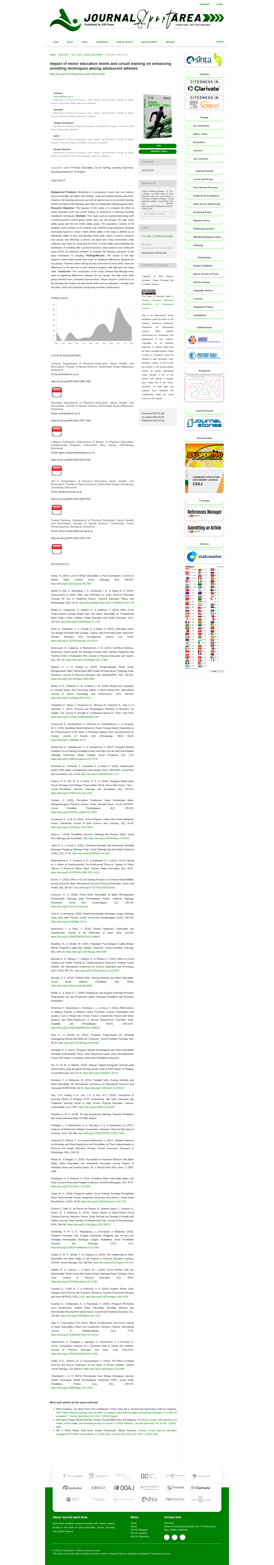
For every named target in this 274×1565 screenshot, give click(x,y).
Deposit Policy (201, 220)
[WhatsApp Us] (174, 1537)
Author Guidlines (202, 265)
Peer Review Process (205, 187)
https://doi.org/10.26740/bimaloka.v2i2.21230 (74, 1281)
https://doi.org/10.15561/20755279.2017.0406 (101, 1133)
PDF (159, 146)
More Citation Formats (154, 214)
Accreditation (201, 125)
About (69, 42)
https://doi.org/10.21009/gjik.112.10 (69, 921)
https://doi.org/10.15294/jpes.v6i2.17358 (86, 659)
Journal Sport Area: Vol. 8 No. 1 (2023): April (135, 1434)
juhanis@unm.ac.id (63, 96)
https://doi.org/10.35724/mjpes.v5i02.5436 (72, 678)
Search (220, 42)
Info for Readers (139, 1529)
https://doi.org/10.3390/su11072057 (97, 1107)
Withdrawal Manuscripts (207, 237)
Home (56, 42)
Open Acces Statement (207, 204)
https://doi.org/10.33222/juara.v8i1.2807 (71, 583)
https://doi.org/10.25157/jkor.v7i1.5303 (70, 1186)
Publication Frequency (206, 195)
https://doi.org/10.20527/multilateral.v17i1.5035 (75, 1247)
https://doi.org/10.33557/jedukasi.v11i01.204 (103, 1201)
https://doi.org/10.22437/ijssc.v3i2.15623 (71, 827)
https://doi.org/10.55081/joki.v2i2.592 (90, 853)
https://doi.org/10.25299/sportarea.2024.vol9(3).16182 (77, 74)
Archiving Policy (202, 212)
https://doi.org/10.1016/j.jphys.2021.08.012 (89, 1224)
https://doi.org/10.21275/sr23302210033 (94, 887)
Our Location (200, 158)
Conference (101, 42)
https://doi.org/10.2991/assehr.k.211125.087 (97, 970)
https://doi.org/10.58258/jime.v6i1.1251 (80, 1315)
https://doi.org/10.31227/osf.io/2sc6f (69, 906)
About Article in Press (206, 274)
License (197, 298)
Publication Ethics (203, 228)
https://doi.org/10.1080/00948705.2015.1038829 (75, 936)
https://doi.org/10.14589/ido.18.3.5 (68, 740)
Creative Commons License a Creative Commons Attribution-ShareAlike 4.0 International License (126, 1553)
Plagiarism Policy (203, 307)
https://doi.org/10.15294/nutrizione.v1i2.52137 (74, 640)
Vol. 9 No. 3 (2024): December (87, 55)
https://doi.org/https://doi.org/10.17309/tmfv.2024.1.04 (106, 602)
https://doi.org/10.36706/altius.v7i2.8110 (108, 838)
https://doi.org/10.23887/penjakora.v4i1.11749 (74, 759)
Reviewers (199, 142)
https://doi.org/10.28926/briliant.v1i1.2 (100, 774)
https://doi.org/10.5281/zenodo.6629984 (71, 985)
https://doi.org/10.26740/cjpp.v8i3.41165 (78, 1042)
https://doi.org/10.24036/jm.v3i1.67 (100, 1073)
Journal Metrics (124, 42)
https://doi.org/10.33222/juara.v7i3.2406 (104, 1368)
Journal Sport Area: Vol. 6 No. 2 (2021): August (93, 1416)
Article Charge (201, 282)
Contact (198, 150)
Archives (63, 55)
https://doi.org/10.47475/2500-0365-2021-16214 (75, 872)
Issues (84, 42)
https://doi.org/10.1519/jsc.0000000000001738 (74, 717)
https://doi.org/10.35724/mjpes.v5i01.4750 (106, 1296)
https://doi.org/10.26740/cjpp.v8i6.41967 (86, 951)
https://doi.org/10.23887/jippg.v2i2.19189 (71, 1387)
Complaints (199, 315)
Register (204, 4)
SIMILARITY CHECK (158, 151)
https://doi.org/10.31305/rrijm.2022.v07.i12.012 (75, 1334)
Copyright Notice (203, 290)
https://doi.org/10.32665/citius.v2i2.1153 (71, 793)
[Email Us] (167, 1537)
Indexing (170, 42)
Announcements (149, 42)
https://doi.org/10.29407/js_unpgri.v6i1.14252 (74, 812)
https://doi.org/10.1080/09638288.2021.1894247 (75, 1027)
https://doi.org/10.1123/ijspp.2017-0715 (71, 698)
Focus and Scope (203, 179)
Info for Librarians (140, 1536)
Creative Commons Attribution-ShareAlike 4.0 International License (157, 304)
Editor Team (200, 134)
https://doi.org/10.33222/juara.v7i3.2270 (113, 1262)
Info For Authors (139, 1533)
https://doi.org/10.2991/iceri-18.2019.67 (104, 1088)
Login (219, 4)
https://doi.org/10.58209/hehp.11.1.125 (80, 621)
